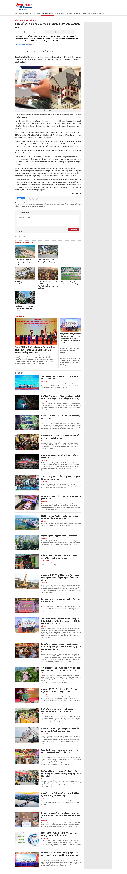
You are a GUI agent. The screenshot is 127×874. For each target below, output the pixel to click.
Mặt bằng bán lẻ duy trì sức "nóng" (24, 283)
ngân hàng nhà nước (39, 206)
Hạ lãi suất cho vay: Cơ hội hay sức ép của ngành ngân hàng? (35, 51)
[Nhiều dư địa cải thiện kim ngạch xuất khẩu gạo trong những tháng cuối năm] (27, 735)
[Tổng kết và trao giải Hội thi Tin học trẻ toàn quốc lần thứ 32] (27, 382)
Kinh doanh (44, 481)
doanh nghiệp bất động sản (66, 204)
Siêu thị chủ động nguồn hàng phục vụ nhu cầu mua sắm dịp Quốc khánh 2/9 (59, 751)
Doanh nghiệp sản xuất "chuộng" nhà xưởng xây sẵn (48, 261)
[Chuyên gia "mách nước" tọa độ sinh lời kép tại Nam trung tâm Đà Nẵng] (27, 799)
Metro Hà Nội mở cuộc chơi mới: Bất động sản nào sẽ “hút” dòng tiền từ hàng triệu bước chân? (48, 285)
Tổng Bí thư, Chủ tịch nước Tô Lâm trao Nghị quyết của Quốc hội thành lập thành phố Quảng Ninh (35, 350)
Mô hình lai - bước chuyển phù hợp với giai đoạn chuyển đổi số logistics (59, 517)
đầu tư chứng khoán (44, 203)
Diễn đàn (43, 521)
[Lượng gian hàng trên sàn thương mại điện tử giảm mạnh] (27, 502)
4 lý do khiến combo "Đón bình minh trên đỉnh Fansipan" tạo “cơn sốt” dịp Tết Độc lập (61, 669)
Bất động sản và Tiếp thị (25, 20)
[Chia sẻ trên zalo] (33, 199)
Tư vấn (52, 20)
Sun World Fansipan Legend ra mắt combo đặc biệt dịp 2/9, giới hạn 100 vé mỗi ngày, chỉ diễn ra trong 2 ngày (61, 646)
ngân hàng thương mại (72, 203)
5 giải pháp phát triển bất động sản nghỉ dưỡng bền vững (24, 262)
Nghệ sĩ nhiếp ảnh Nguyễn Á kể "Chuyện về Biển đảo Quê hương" (70, 351)
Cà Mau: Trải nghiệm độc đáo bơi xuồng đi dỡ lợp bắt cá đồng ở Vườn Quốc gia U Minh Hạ (60, 397)
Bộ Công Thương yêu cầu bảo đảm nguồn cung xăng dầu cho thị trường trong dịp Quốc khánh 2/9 (61, 773)
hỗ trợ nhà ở (61, 203)
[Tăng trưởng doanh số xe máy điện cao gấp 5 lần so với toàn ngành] (27, 483)
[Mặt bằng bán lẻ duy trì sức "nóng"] (25, 273)
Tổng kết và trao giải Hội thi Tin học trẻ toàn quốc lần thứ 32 (60, 377)
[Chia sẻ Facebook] (20, 45)
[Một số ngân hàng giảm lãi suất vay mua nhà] (27, 542)
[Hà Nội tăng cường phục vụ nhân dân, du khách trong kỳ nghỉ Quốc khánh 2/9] (27, 715)
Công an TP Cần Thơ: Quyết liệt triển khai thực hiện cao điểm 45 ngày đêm (59, 690)
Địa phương (44, 381)
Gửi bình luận (74, 229)
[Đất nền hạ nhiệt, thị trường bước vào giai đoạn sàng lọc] (71, 273)
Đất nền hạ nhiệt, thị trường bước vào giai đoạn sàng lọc (70, 283)
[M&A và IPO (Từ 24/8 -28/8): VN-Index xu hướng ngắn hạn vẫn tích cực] (27, 839)
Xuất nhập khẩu (45, 733)
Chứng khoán (45, 560)
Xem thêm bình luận (20, 236)
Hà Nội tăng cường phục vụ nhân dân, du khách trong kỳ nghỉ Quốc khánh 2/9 (59, 710)
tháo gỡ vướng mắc (37, 204)
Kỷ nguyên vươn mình (99, 13)
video (84, 13)
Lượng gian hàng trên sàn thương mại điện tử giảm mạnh (61, 497)
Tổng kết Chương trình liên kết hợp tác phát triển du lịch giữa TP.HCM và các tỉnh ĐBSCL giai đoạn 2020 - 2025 (70, 338)
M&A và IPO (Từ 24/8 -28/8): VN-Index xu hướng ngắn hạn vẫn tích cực (59, 834)
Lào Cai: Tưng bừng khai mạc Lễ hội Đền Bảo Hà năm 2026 (60, 600)
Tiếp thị (20, 13)
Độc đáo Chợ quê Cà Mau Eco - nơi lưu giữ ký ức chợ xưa (60, 417)
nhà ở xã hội (54, 203)
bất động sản (34, 203)
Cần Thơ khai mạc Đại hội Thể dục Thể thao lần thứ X (60, 456)
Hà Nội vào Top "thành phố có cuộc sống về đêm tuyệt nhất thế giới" (60, 436)
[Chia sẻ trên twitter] (30, 199)
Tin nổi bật (19, 316)
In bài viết (29, 44)
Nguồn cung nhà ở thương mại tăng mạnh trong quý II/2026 (24, 308)
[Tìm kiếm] (108, 14)
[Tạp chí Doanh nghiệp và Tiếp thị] (23, 5)
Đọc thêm (19, 373)
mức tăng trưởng (28, 206)
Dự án (47, 20)
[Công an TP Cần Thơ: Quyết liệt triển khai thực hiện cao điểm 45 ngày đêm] (27, 695)
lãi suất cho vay (25, 203)
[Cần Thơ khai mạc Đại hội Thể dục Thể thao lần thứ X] (27, 461)
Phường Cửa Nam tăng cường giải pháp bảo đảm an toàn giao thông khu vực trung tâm (60, 854)
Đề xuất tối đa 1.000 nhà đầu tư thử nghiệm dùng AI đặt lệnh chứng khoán (60, 556)
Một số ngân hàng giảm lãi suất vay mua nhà (60, 536)
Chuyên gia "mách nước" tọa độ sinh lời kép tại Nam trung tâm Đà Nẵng (60, 794)
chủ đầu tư (18, 204)
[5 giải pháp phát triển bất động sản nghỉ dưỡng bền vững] (25, 251)
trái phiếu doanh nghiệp (51, 204)
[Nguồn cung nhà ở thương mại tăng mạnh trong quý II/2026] (25, 297)
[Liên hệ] (37, 199)
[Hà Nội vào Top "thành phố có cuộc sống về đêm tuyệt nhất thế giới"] (27, 442)
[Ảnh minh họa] (48, 87)
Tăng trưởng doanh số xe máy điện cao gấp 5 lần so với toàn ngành (61, 477)
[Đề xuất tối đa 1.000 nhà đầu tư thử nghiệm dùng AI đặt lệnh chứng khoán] (27, 561)
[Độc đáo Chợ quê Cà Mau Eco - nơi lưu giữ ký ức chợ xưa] (27, 422)
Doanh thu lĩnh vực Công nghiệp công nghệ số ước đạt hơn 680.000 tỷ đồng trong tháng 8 (61, 815)
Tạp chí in (89, 13)
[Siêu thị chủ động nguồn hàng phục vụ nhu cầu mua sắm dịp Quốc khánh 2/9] (27, 756)
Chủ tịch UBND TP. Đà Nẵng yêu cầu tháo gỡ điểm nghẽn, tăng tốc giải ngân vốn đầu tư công (60, 577)
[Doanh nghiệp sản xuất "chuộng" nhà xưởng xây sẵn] (48, 251)
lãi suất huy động (27, 204)
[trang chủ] (16, 14)
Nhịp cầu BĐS (40, 20)
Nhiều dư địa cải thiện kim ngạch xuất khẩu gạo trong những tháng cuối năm (60, 729)
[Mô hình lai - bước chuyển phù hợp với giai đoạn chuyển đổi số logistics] (27, 522)
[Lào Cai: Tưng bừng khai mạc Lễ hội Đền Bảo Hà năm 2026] (27, 605)
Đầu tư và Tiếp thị (46, 838)
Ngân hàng (44, 538)
